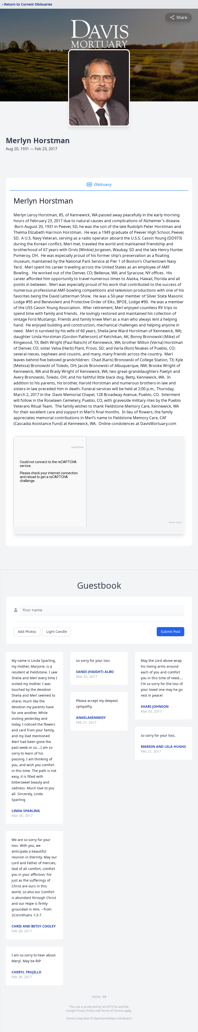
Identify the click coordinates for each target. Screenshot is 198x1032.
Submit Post (170, 631)
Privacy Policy (85, 1011)
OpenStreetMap (104, 1018)
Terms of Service (112, 1011)
